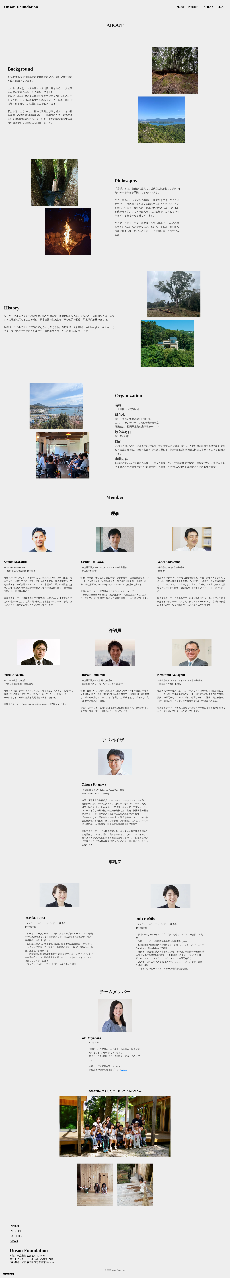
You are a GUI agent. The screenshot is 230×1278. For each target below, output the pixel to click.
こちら (124, 1070)
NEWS (220, 7)
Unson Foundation (21, 7)
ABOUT (180, 7)
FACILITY (208, 7)
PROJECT (193, 7)
